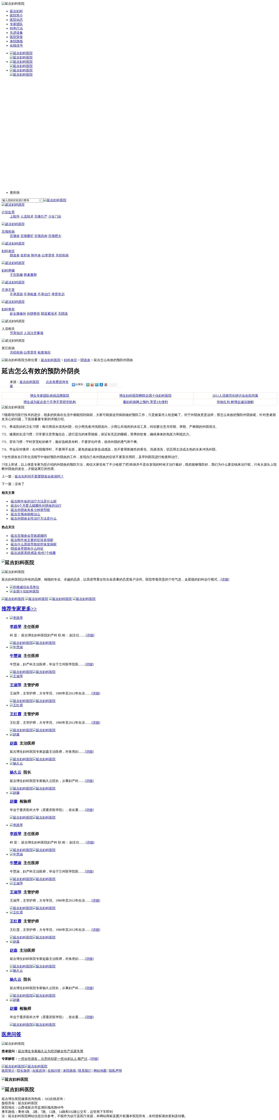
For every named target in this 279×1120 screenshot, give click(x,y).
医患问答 (11, 1034)
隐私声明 (115, 1070)
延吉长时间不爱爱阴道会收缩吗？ (39, 476)
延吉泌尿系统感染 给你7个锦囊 (33, 553)
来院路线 (16, 41)
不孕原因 (16, 294)
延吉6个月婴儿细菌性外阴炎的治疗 (36, 505)
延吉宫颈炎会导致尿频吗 (29, 535)
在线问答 (54, 1070)
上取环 (15, 216)
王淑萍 (15, 685)
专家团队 (16, 24)
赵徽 (14, 801)
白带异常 (48, 255)
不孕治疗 (44, 294)
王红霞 (15, 714)
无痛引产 (40, 216)
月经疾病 (62, 255)
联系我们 (84, 1070)
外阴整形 (33, 313)
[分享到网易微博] (105, 384)
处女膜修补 (18, 313)
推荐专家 (11, 608)
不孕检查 (30, 294)
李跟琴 (15, 627)
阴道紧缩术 (49, 313)
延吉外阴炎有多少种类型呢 (30, 510)
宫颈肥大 (54, 236)
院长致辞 (23, 1070)
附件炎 (36, 255)
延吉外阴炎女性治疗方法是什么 (34, 518)
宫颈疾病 (8, 231)
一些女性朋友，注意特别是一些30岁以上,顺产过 (52, 1058)
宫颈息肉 (40, 236)
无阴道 (63, 313)
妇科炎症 (8, 251)
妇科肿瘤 (8, 270)
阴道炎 (15, 255)
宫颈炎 (15, 236)
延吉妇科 (16, 11)
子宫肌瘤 (16, 274)
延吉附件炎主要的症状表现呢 (32, 540)
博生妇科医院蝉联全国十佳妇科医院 (145, 395)
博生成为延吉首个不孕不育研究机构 (49, 402)
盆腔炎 (25, 255)
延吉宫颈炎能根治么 (25, 514)
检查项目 (44, 352)
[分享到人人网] (101, 384)
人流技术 (26, 216)
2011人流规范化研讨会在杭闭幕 (235, 395)
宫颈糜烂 (26, 236)
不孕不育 (8, 290)
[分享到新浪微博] (92, 384)
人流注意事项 (33, 333)
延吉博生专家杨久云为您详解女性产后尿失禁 (50, 1051)
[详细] (225, 579)
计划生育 (8, 212)
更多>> (29, 608)
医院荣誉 (16, 37)
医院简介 (16, 15)
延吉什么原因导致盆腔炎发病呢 (34, 544)
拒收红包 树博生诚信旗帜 (235, 402)
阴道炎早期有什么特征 (27, 548)
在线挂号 (16, 45)
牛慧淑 (15, 656)
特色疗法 (16, 28)
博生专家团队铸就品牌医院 (49, 395)
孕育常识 (58, 294)
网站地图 (100, 1070)
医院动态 (16, 19)
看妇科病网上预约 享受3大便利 (145, 402)
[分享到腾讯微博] (96, 384)
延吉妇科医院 (50, 360)
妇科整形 (8, 309)
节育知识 (16, 333)
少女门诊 (54, 216)
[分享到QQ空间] (87, 384)
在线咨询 (38, 1070)
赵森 (14, 743)
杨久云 (15, 772)
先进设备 (16, 32)
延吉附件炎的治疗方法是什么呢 (34, 501)
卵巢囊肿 (30, 274)
